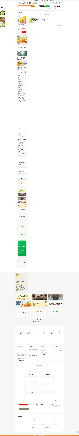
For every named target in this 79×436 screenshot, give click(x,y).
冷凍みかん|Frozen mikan (21, 95)
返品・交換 (44, 424)
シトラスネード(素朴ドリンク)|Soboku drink (21, 112)
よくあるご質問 (45, 419)
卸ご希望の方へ (51, 8)
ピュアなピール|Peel (20, 131)
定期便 (29, 8)
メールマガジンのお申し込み (46, 427)
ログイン (55, 419)
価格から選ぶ (19, 75)
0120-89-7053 (39, 405)
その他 (33, 427)
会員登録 (55, 418)
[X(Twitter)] (57, 6)
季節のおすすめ (20, 81)
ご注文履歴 (55, 424)
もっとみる (22, 72)
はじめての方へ (45, 418)
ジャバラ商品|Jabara (20, 149)
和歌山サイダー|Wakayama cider (21, 109)
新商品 (18, 77)
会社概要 (55, 8)
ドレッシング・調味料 (35, 424)
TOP (23, 8)
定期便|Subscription (20, 85)
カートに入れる (24, 32)
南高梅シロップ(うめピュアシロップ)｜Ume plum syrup (21, 117)
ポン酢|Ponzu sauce (20, 145)
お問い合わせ (46, 8)
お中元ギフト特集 (20, 83)
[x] (21, 422)
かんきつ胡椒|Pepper (20, 126)
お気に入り (55, 422)
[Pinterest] (61, 6)
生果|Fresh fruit (20, 87)
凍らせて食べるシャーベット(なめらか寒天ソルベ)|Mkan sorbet (21, 104)
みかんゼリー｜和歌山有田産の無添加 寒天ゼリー (22, 101)
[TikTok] (60, 6)
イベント (33, 425)
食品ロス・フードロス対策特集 (22, 153)
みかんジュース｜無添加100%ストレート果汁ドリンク (21, 98)
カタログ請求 (42, 8)
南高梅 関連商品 (20, 89)
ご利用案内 (38, 8)
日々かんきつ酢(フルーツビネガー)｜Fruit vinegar (21, 134)
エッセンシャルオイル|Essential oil (20, 137)
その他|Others (19, 151)
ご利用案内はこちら (22, 183)
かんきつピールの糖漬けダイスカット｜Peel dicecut (22, 143)
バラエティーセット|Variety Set (22, 93)
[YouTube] (58, 6)
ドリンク (33, 421)
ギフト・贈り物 (34, 419)
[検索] (53, 2)
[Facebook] (55, 6)
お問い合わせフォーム (24, 408)
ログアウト (55, 421)
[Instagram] (54, 6)
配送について (44, 422)
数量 (18, 31)
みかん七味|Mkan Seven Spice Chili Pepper (21, 129)
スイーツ (33, 422)
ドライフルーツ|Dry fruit (21, 147)
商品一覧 (26, 8)
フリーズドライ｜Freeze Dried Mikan (22, 140)
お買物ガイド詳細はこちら (39, 365)
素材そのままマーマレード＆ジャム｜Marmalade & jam (22, 122)
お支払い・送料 (45, 421)
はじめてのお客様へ (33, 8)
